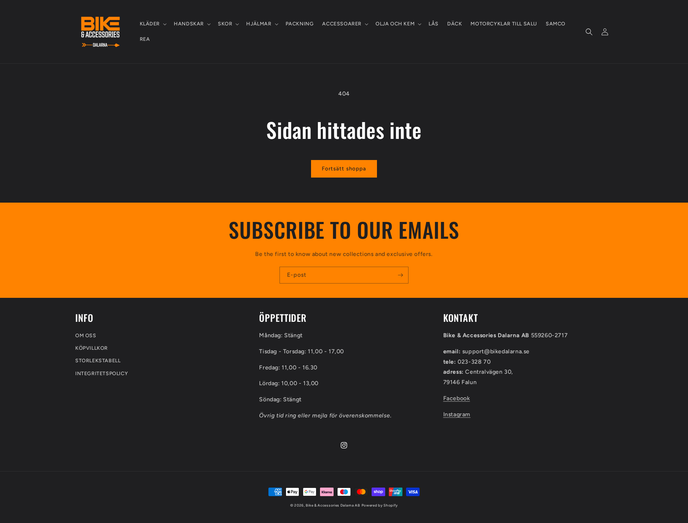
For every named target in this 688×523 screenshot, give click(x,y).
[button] (152, 24)
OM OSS (85, 336)
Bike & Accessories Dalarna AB (333, 505)
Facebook (456, 398)
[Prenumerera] (400, 275)
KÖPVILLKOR (91, 348)
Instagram (456, 414)
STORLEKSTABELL (97, 361)
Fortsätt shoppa (344, 168)
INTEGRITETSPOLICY (101, 374)
